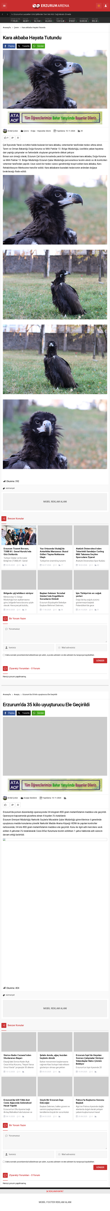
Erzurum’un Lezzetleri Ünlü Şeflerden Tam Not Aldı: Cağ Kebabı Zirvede (42, 14)
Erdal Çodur (13, 131)
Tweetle (26, 46)
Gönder (40, 46)
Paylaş (11, 46)
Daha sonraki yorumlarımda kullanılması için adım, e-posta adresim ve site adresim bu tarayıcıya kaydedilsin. (50, 655)
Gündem (33, 798)
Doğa (33, 131)
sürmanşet (10, 488)
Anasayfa (7, 27)
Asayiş (16, 694)
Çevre (16, 27)
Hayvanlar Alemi (44, 131)
